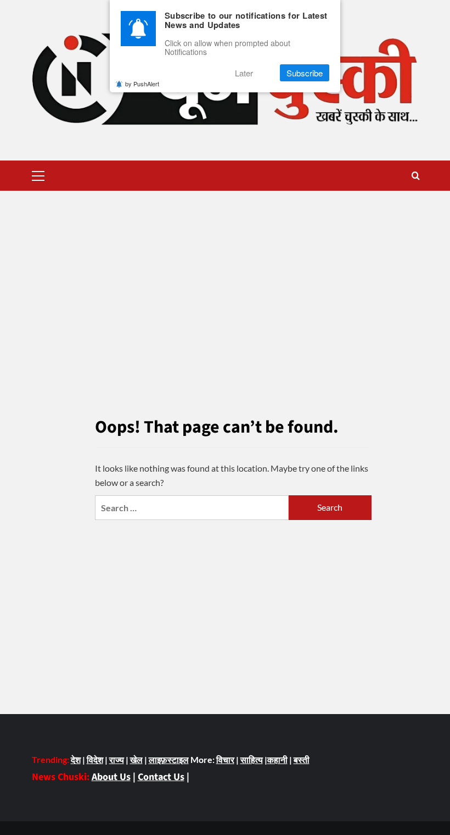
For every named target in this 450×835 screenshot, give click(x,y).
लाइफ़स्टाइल (169, 759)
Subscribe (304, 73)
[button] (38, 174)
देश (76, 759)
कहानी (277, 759)
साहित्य (251, 759)
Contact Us (161, 777)
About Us (111, 777)
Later (244, 73)
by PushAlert (142, 83)
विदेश (95, 759)
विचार (225, 759)
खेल (136, 759)
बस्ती (302, 759)
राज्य (116, 759)
